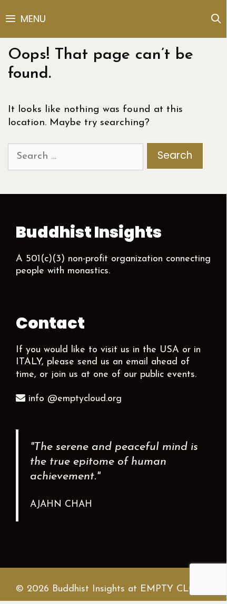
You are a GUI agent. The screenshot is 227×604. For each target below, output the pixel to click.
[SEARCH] (216, 19)
